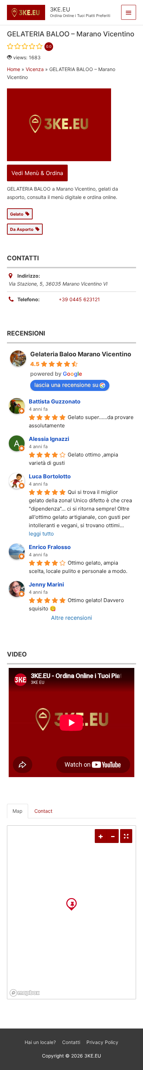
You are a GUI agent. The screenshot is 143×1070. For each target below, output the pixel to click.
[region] (71, 912)
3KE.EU (60, 9)
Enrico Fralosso (50, 546)
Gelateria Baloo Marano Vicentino (80, 354)
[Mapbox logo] (24, 993)
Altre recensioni (71, 617)
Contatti (71, 1042)
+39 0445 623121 (79, 299)
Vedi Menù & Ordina (37, 172)
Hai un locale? (40, 1042)
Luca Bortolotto (50, 476)
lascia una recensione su (66, 384)
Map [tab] (17, 811)
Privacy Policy (102, 1042)
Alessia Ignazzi (49, 438)
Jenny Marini (46, 584)
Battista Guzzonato (55, 401)
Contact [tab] (43, 811)
